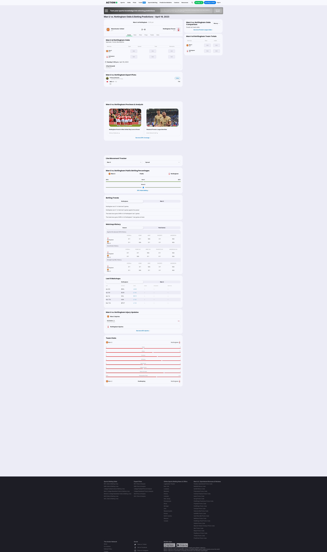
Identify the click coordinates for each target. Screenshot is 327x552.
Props (146, 35)
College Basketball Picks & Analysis (143, 491)
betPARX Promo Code (200, 513)
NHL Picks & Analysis (140, 496)
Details (129, 35)
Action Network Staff (151, 133)
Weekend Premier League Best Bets (156, 129)
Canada (166, 521)
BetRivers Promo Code (200, 518)
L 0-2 (134, 289)
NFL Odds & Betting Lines (111, 484)
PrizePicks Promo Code (200, 538)
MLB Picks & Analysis (140, 493)
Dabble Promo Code (199, 523)
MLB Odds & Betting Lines (111, 496)
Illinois (165, 503)
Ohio (165, 508)
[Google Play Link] (182, 545)
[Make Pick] (110, 84)
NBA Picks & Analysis (140, 486)
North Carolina (168, 516)
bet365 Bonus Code (199, 488)
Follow (177, 78)
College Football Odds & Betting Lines (114, 488)
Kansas (166, 513)
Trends (152, 35)
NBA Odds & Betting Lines (111, 486)
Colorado (166, 496)
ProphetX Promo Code (200, 503)
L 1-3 (134, 303)
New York (166, 486)
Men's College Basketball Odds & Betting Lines (117, 491)
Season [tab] (124, 227)
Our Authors (107, 546)
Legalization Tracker (169, 484)
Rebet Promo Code (199, 530)
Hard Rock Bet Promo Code (201, 516)
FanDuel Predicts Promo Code (202, 493)
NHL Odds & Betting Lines (111, 498)
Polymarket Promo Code (200, 491)
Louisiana (166, 488)
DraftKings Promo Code (200, 506)
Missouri (166, 518)
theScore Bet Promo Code (201, 511)
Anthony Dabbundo (114, 77)
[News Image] (125, 118)
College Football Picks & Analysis (143, 488)
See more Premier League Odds (202, 29)
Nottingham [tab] (124, 201)
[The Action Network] (111, 2)
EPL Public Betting (142, 190)
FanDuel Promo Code (199, 508)
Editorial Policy (108, 549)
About (105, 544)
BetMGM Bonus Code (200, 486)
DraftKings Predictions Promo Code (203, 501)
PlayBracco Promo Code (200, 533)
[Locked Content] (143, 187)
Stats (158, 35)
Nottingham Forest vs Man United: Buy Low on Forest (124, 129)
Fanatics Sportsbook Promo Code (203, 484)
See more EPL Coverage (142, 137)
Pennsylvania (167, 501)
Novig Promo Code (199, 498)
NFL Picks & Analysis (139, 484)
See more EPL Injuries (142, 330)
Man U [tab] (162, 201)
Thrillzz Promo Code (199, 535)
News (135, 35)
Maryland (166, 491)
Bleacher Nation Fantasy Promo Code (204, 525)
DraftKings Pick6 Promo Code (202, 521)
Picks (140, 35)
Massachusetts (168, 511)
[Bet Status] (107, 82)
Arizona (166, 493)
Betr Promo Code (198, 528)
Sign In (218, 2)
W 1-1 (135, 296)
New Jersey (167, 498)
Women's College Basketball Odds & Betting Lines (117, 493)
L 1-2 (134, 292)
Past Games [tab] (161, 227)
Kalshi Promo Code (199, 496)
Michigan (166, 506)
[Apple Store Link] (169, 545)
